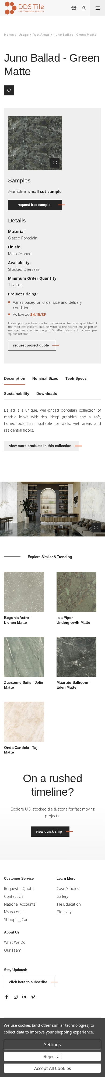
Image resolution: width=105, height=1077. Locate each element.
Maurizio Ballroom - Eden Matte (73, 684)
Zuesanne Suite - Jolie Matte (23, 684)
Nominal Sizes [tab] (45, 378)
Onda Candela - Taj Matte (20, 750)
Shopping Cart (16, 919)
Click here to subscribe (28, 982)
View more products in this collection (40, 446)
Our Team (12, 950)
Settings (52, 1045)
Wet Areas (41, 34)
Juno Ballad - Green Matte (75, 34)
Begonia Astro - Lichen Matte (17, 620)
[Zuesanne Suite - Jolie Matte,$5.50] (24, 656)
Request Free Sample (34, 205)
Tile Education (69, 904)
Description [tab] (14, 378)
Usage (24, 34)
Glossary (64, 911)
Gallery (62, 896)
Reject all (53, 1056)
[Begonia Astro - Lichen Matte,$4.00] (24, 591)
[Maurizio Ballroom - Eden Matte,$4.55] (76, 656)
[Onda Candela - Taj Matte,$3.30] (24, 721)
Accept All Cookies (52, 1068)
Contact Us (13, 896)
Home (9, 34)
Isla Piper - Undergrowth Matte (73, 620)
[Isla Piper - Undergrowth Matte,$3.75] (76, 591)
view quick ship (52, 831)
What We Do (15, 942)
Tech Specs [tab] (76, 378)
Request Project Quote (31, 345)
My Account (14, 911)
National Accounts (20, 904)
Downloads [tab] (46, 393)
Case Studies (68, 888)
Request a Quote (19, 888)
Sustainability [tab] (16, 393)
